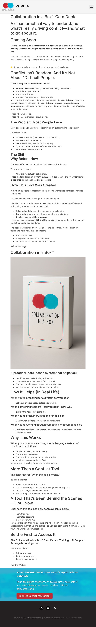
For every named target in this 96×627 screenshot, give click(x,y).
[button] (91, 7)
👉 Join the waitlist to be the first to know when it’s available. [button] (39, 67)
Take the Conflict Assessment (34, 595)
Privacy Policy (76, 618)
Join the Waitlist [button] (18, 565)
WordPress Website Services (55, 618)
